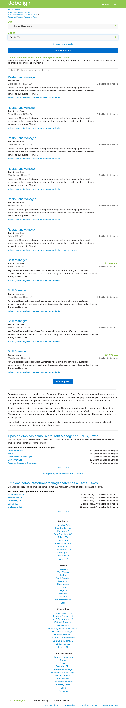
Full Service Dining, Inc (63, 631)
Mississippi (63, 569)
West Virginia (63, 572)
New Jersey (63, 584)
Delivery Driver (15, 460)
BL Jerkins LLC (63, 644)
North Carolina (63, 578)
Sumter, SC (63, 546)
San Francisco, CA (63, 534)
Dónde (12, 32)
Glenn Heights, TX (17, 494)
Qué (10, 21)
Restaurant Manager (22, 77)
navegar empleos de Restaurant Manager (63, 473)
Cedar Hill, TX (14, 500)
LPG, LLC (63, 647)
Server (11, 453)
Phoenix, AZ (63, 531)
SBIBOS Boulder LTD (63, 640)
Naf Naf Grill (63, 625)
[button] (114, 4)
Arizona (63, 596)
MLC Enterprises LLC (63, 619)
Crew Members (15, 450)
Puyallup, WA (63, 525)
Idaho (63, 575)
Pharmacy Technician (63, 657)
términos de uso (52, 705)
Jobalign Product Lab (63, 616)
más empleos (63, 381)
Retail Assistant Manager (20, 456)
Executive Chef (63, 666)
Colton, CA (63, 540)
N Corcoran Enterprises (63, 637)
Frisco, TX (63, 537)
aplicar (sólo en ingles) (19, 97)
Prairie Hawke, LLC (63, 613)
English (105, 4)
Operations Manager (63, 669)
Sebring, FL (63, 552)
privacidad (70, 705)
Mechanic (63, 691)
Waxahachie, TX (16, 497)
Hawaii (63, 587)
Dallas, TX (13, 503)
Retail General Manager (63, 672)
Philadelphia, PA (63, 543)
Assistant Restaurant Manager (22, 463)
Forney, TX (63, 559)
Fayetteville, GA (63, 528)
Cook (63, 688)
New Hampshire (63, 599)
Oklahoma (63, 581)
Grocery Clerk (63, 684)
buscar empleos (63, 50)
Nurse (63, 660)
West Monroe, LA (63, 549)
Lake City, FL (63, 555)
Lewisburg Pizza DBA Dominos (63, 628)
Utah (63, 603)
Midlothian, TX (15, 507)
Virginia (63, 590)
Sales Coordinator (63, 675)
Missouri (63, 593)
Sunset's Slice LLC (63, 634)
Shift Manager (17, 260)
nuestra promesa (88, 705)
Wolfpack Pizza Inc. (63, 622)
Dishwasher (63, 678)
